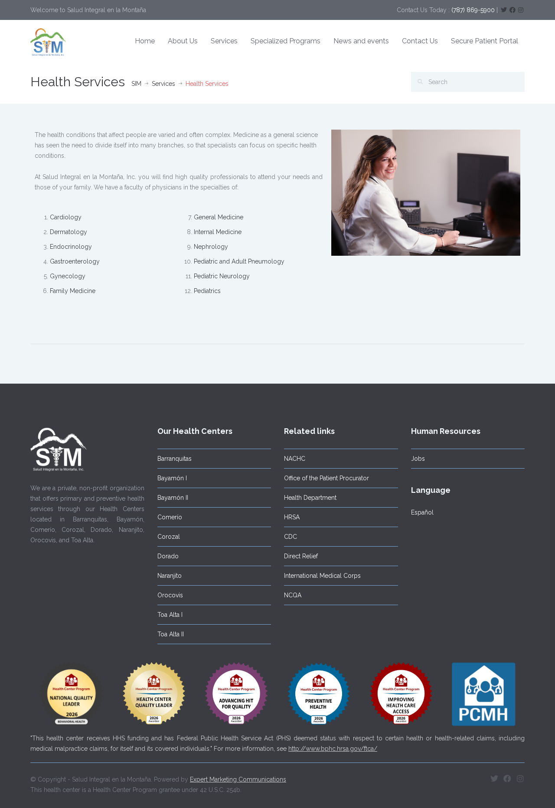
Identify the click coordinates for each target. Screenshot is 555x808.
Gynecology (67, 276)
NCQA (292, 595)
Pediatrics (207, 290)
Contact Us (420, 41)
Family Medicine (72, 290)
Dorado (168, 556)
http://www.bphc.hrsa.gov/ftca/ (332, 748)
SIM (136, 83)
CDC (290, 536)
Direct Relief (301, 556)
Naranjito (169, 575)
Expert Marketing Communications (238, 779)
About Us (183, 41)
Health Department (310, 497)
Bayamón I (172, 478)
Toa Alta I (170, 614)
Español (422, 512)
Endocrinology (71, 246)
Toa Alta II (170, 634)
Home (145, 41)
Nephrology (211, 246)
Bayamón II (172, 497)
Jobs (418, 458)
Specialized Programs (285, 41)
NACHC (294, 458)
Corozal (168, 536)
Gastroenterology (75, 261)
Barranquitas (174, 458)
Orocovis (170, 595)
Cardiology (66, 217)
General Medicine (218, 217)
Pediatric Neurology (222, 276)
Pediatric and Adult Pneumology (239, 261)
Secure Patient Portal (484, 41)
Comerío (169, 517)
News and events (361, 41)
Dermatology (68, 231)
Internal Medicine (218, 231)
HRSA (292, 517)
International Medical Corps (322, 575)
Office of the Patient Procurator (326, 478)
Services (224, 41)
